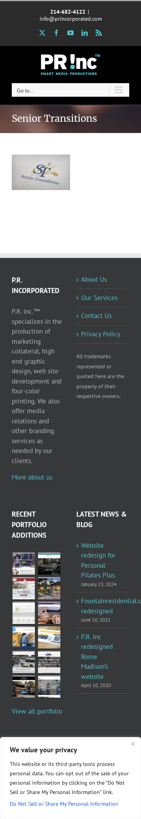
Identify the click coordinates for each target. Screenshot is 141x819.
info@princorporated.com (71, 18)
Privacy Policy (100, 334)
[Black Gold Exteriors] (23, 686)
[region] (70, 778)
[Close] (132, 743)
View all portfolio (37, 711)
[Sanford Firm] (49, 563)
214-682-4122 (67, 11)
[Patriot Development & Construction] (23, 662)
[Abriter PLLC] (49, 686)
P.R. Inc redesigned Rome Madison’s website (97, 656)
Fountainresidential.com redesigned (103, 606)
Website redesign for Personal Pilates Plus (98, 560)
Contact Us (96, 315)
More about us (32, 477)
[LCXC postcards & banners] (49, 637)
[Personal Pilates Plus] (23, 563)
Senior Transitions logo (30, 155)
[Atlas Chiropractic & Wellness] (49, 612)
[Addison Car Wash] (23, 637)
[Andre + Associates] (23, 588)
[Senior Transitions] (41, 172)
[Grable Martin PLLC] (23, 612)
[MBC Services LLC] (49, 588)
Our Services (99, 297)
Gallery (51, 155)
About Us (94, 279)
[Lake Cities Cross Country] (49, 662)
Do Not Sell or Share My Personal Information (64, 803)
